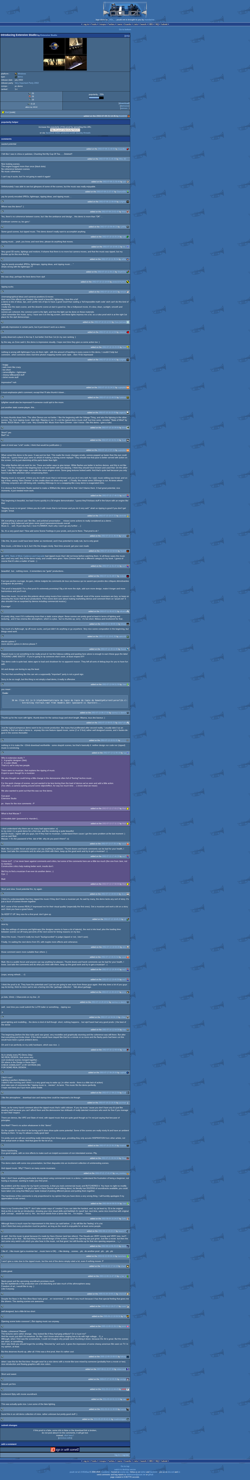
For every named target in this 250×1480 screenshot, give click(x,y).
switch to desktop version (125, 1470)
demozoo (125, 106)
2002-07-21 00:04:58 (109, 1158)
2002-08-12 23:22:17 (106, 1231)
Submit (164, 24)
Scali (124, 440)
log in (117, 1455)
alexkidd (122, 516)
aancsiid (122, 636)
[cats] (128, 237)
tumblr (72, 133)
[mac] (128, 1030)
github (150, 1475)
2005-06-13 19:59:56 (111, 1316)
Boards (127, 24)
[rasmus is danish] (128, 713)
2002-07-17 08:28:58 (108, 1072)
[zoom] (128, 1306)
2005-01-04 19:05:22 (107, 1294)
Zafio (124, 1219)
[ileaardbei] (128, 149)
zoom (123, 1306)
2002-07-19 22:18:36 (107, 1103)
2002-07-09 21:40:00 (106, 149)
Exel (124, 1093)
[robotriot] (128, 332)
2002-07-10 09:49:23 (108, 227)
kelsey (123, 1357)
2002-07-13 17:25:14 (109, 844)
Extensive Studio (48, 35)
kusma (123, 1409)
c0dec (123, 1017)
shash (123, 1266)
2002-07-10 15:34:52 (106, 387)
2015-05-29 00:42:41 (102, 1419)
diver (124, 428)
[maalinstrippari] (128, 1419)
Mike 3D (122, 159)
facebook (50, 133)
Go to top (125, 1466)
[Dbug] (128, 1158)
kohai (124, 536)
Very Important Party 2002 (27, 83)
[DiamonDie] (128, 192)
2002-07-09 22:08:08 (107, 202)
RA (125, 1316)
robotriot (122, 332)
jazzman (122, 1103)
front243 (123, 116)
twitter (57, 133)
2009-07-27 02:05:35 (108, 1379)
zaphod (123, 1072)
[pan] (128, 182)
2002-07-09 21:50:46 (111, 182)
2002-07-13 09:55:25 (106, 723)
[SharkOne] (128, 272)
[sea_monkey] (128, 1173)
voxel (124, 844)
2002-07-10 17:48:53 (110, 495)
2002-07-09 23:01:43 (110, 212)
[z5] (128, 919)
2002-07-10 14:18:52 (108, 292)
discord (171, 1472)
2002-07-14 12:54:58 (110, 1030)
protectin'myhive (119, 282)
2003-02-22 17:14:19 (109, 1266)
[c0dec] (128, 1017)
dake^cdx (122, 723)
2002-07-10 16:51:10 (110, 440)
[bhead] (128, 624)
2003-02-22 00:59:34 (106, 1256)
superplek (122, 387)
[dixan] (128, 894)
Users (119, 24)
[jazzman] (128, 1103)
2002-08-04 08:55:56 (110, 1203)
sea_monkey (120, 1173)
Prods (94, 24)
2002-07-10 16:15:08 (107, 412)
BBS (150, 24)
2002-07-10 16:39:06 (110, 428)
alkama (123, 611)
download (124, 103)
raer (124, 1399)
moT (124, 495)
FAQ (157, 24)
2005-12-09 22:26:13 (109, 1326)
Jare (124, 684)
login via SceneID (70, 1450)
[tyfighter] (128, 202)
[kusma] (128, 1409)
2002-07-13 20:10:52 (100, 1002)
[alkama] (128, 611)
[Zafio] (128, 1219)
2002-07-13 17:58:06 (110, 884)
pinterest (65, 133)
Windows (20, 73)
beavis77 (122, 1231)
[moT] (128, 495)
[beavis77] (128, 1231)
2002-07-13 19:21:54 (109, 957)
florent (123, 649)
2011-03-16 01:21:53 (111, 1399)
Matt (7, 112)
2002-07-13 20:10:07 (110, 992)
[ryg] (128, 753)
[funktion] (128, 397)
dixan (124, 894)
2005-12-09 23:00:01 (108, 1357)
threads (86, 133)
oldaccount (121, 1369)
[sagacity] (128, 412)
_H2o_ (111, 19)
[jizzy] (128, 992)
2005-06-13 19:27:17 (109, 1306)
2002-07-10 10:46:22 (111, 247)
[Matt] (3, 112)
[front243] (128, 116)
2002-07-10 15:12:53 (102, 322)
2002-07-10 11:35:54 (109, 259)
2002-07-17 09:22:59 (110, 1093)
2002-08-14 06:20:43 (109, 1246)
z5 (125, 919)
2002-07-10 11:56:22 (106, 272)
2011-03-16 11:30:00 (108, 1409)
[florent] (128, 649)
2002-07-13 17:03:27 (110, 808)
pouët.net (74, 1472)
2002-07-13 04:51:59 (110, 684)
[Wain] (128, 212)
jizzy (124, 992)
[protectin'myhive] (128, 282)
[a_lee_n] (128, 1276)
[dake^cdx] (128, 723)
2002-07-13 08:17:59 (100, 713)
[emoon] (128, 292)
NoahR (123, 551)
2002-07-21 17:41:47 (103, 1173)
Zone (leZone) (120, 322)
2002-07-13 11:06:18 (111, 753)
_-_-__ (123, 740)
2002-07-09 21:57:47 (105, 192)
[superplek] (128, 387)
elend (124, 1246)
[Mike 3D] (128, 159)
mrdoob (123, 576)
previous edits (65, 1438)
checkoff (122, 1294)
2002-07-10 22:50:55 (108, 551)
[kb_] (128, 247)
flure (124, 347)
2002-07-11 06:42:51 (108, 611)
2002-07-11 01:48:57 (108, 576)
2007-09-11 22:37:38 (105, 1369)
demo (19, 77)
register (125, 1455)
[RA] (128, 1316)
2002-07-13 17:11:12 (110, 823)
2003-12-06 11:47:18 (107, 1276)
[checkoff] (128, 1294)
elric (124, 947)
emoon (123, 292)
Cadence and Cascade (33, 556)
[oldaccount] (128, 1369)
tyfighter (122, 202)
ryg (124, 753)
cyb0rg (123, 227)
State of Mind (16, 556)
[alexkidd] (128, 516)
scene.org (124, 1472)
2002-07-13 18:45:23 (112, 919)
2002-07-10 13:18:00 (100, 282)
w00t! (124, 1389)
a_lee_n (123, 1276)
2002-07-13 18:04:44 (109, 894)
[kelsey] (128, 1357)
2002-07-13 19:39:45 (110, 969)
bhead (123, 624)
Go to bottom (125, 29)
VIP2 (7, 556)
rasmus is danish (119, 713)
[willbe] (128, 259)
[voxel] (128, 844)
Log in (86, 24)
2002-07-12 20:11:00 (109, 649)
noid (124, 1050)
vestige (123, 1379)
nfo (127, 36)
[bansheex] (128, 1256)
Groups (102, 24)
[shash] (128, 1266)
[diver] (128, 428)
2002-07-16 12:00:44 (110, 1050)
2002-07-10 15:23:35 (110, 347)
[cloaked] (128, 1145)
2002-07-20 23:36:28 (107, 1145)
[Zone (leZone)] (128, 322)
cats (124, 237)
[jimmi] (128, 1326)
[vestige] (128, 1379)
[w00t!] (128, 1389)
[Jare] (128, 684)
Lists (135, 24)
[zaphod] (128, 1072)
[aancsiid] (128, 636)
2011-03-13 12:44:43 (109, 1389)
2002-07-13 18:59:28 (110, 947)
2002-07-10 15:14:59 (107, 332)
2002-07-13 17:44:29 (110, 856)
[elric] (128, 947)
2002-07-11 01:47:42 (110, 566)
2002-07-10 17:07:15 (106, 450)
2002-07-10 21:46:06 (109, 536)
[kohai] (128, 536)
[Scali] (128, 440)
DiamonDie (121, 192)
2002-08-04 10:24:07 (110, 1219)
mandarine (149, 19)
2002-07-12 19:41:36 (107, 636)
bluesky (79, 133)
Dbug (124, 1158)
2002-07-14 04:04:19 (109, 1017)
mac (124, 1030)
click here (68, 1435)
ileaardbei (122, 149)
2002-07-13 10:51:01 (109, 740)
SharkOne (122, 272)
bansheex (122, 1256)
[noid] (128, 1050)
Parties (111, 24)
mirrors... (125, 108)
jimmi (124, 1326)
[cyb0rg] (128, 227)
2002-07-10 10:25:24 (110, 237)
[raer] (128, 1399)
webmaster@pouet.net (136, 1475)
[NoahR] (128, 551)
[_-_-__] (128, 740)
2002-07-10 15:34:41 (107, 360)
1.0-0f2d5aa (84, 1472)
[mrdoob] (128, 576)
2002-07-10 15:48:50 (107, 397)
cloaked (123, 1145)
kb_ (124, 247)
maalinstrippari (120, 1419)
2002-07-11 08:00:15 (109, 624)
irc (179, 1472)
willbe (123, 259)
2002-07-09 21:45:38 (107, 159)
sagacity (122, 412)
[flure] (128, 347)
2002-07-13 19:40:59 (110, 979)
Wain (124, 212)
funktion (122, 397)
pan (124, 182)
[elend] (128, 1246)
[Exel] (128, 1093)
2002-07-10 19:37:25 (107, 516)
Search (143, 24)
